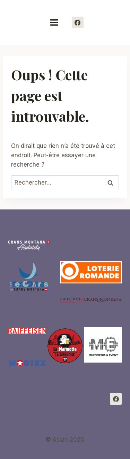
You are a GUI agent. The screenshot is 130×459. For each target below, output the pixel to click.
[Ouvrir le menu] (57, 22)
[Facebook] (78, 22)
